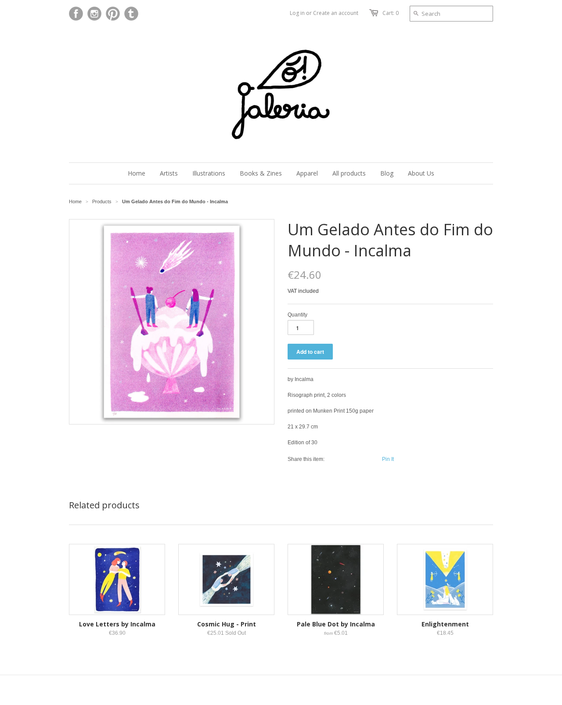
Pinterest (113, 14)
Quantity (297, 315)
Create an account (335, 13)
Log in (297, 13)
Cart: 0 (390, 13)
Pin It (388, 459)
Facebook (76, 14)
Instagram (94, 14)
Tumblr (131, 14)
